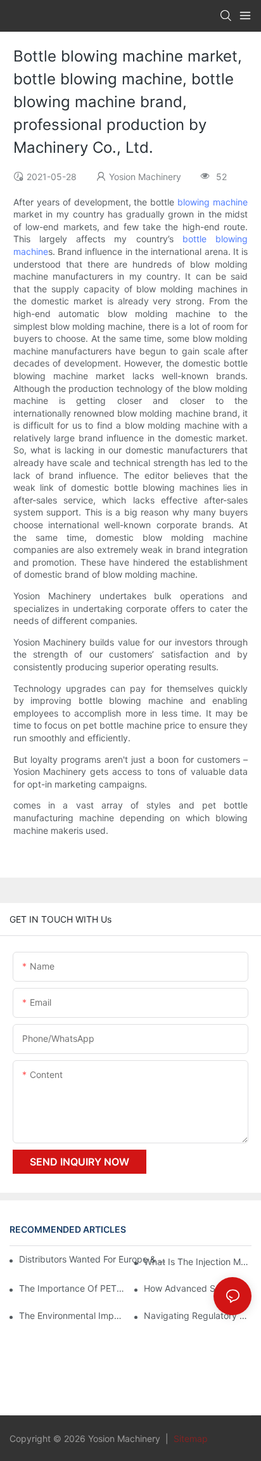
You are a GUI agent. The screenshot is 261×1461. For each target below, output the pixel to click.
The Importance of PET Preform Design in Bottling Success (73, 1288)
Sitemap (189, 1438)
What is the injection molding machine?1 (197, 1261)
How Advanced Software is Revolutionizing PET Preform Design (197, 1288)
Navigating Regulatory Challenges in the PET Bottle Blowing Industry (197, 1315)
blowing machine (212, 202)
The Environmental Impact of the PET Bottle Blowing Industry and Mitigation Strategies (73, 1315)
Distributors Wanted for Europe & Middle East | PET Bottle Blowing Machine (94, 1259)
